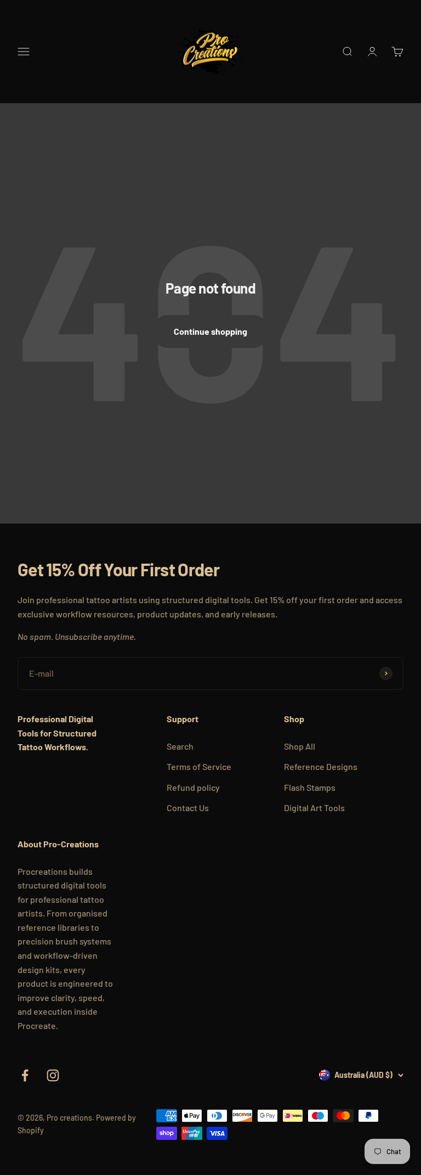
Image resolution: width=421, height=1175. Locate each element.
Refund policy (193, 787)
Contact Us (188, 807)
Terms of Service (199, 766)
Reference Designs (320, 766)
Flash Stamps (309, 787)
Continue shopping (210, 331)
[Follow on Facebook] (25, 1075)
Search (180, 746)
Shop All (299, 746)
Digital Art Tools (314, 807)
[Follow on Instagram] (52, 1075)
